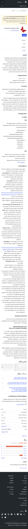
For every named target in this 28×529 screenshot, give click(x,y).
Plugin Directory (23, 5)
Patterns (11, 482)
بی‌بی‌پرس (24, 503)
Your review (24, 458)
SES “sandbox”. (21, 162)
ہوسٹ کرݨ (24, 480)
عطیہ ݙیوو (11, 491)
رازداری (25, 482)
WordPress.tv (23, 494)
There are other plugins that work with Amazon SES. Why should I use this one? (17, 383)
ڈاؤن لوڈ (24, 35)
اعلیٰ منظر (24, 435)
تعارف (25, 475)
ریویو (24, 43)
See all (2, 458)
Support (25, 489)
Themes (11, 478)
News (25, 478)
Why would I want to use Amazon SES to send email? (20, 378)
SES (6, 431)
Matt (25, 500)
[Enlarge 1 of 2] (25, 365)
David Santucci (15, 30)
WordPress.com (22, 498)
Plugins (11, 480)
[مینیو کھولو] (2, 2)
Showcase (10, 475)
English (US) (4, 426)
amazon (9, 429)
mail (2, 429)
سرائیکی (22, 511)
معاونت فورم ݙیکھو (23, 467)
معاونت (23, 50)
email (5, 429)
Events (11, 489)
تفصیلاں (23, 40)
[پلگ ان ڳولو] (13, 10)
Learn (25, 487)
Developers (24, 491)
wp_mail (3, 431)
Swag (11, 494)
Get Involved (10, 487)
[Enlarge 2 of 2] (11, 365)
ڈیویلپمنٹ (23, 47)
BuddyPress (23, 505)
